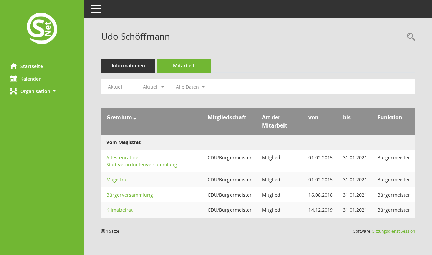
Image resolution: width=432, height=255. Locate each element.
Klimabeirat (119, 210)
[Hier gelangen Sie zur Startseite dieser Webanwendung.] (42, 29)
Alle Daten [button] (188, 87)
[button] (42, 91)
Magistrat (117, 179)
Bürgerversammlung (129, 195)
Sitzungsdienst (393, 231)
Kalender (30, 79)
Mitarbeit (184, 65)
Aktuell (116, 87)
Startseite (31, 66)
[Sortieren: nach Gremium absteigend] (134, 117)
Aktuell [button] (151, 87)
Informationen (128, 65)
